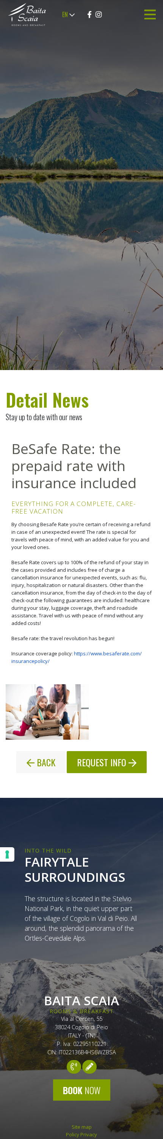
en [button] (65, 14)
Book (81, 1090)
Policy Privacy (81, 1134)
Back (44, 762)
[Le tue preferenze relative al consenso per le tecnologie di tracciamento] (7, 854)
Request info (103, 762)
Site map (82, 1126)
